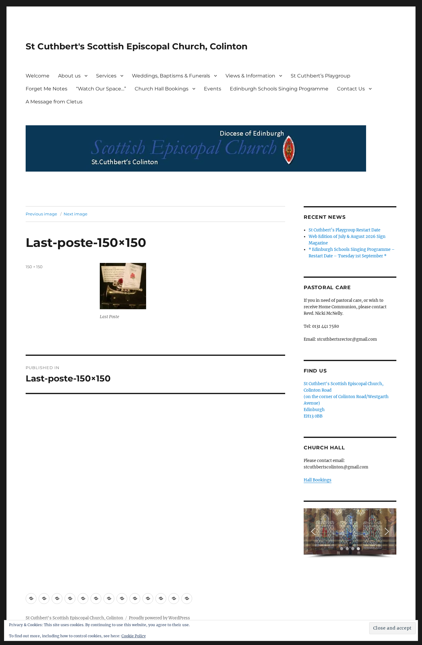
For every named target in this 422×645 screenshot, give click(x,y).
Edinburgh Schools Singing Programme (279, 89)
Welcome (37, 76)
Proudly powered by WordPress (159, 618)
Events (212, 89)
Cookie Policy (133, 636)
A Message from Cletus (54, 102)
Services (106, 76)
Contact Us (351, 89)
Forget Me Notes (46, 89)
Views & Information (250, 76)
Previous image (41, 213)
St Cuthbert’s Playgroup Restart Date (344, 230)
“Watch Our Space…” (101, 89)
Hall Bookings (317, 480)
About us (69, 76)
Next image (75, 213)
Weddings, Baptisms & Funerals (171, 76)
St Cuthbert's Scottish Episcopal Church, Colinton (136, 46)
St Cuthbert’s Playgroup (320, 76)
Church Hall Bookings (161, 89)
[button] (313, 531)
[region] (350, 533)
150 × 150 (34, 266)
